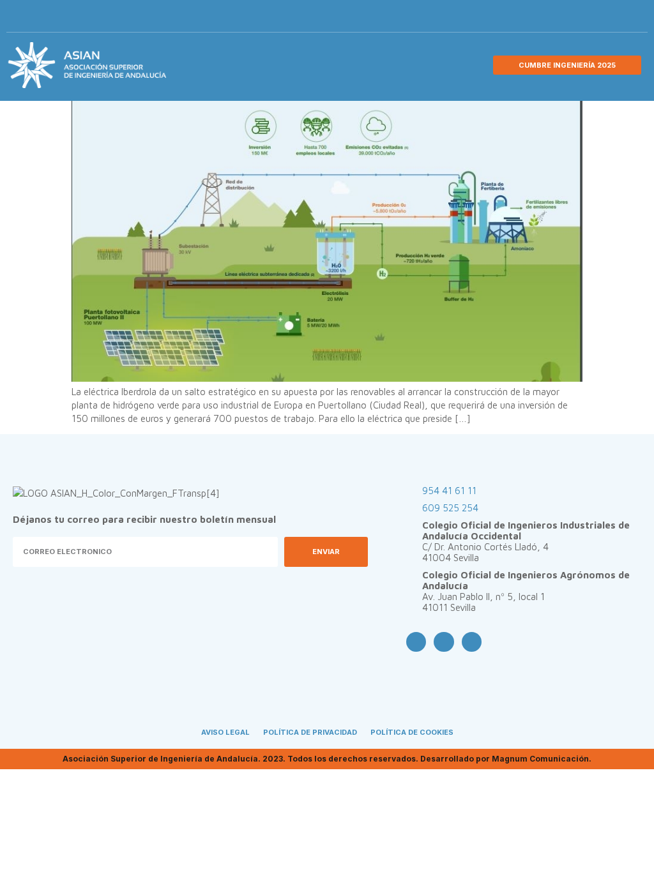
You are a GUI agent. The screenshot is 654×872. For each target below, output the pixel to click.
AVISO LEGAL (225, 732)
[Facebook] (570, 19)
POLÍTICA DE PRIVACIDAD (310, 732)
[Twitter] (591, 19)
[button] (632, 19)
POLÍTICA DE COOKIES (411, 732)
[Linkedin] (612, 19)
